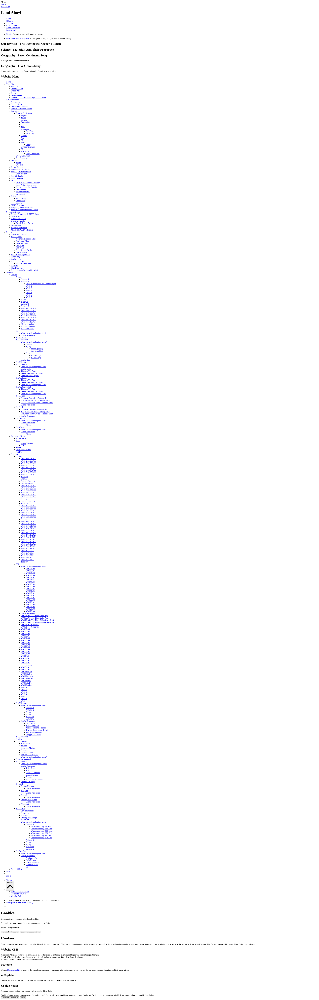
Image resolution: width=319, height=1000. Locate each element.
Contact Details (17, 88)
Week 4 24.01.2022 (28, 528)
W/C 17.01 (30, 593)
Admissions (15, 102)
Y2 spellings (36, 358)
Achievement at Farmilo (20, 169)
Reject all (5, 932)
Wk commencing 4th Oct (41, 835)
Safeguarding (21, 198)
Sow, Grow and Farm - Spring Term (35, 400)
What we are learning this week (33, 385)
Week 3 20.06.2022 (28, 463)
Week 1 (24, 687)
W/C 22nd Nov (27, 676)
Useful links (25, 360)
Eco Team (30, 131)
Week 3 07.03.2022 (28, 510)
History (24, 136)
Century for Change (29, 817)
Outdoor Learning (28, 147)
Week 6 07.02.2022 (28, 533)
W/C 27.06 (30, 575)
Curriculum (15, 111)
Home (8, 19)
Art (22, 138)
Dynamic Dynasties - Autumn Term (35, 398)
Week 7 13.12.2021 (28, 548)
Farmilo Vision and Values (21, 109)
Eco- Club (20, 248)
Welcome (14, 86)
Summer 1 (25, 304)
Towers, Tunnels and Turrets (37, 730)
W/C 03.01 (25, 656)
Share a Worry (21, 174)
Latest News (16, 225)
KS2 (18, 441)
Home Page (5, 6)
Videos (18, 162)
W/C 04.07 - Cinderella (30, 625)
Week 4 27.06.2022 (28, 465)
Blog (8, 871)
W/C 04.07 (30, 577)
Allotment (25, 804)
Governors (15, 93)
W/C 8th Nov (26, 672)
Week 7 (29, 297)
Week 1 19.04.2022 (28, 485)
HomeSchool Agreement (20, 254)
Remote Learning (28, 782)
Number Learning (28, 481)
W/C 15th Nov (27, 674)
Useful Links (16, 259)
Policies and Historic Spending (28, 183)
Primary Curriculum (24, 113)
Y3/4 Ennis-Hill (22, 364)
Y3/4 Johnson (21, 378)
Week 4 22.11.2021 (28, 542)
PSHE (23, 445)
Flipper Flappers (27, 328)
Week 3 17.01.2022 (28, 526)
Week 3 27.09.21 (27, 555)
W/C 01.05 (25, 634)
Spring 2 (24, 302)
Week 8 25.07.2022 (28, 474)
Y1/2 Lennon (21, 337)
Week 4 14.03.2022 (28, 512)
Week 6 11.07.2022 (28, 470)
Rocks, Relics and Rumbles (32, 373)
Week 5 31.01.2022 (28, 530)
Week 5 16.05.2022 (28, 494)
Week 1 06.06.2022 (28, 459)
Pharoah (24, 795)
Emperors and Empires (30, 376)
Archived (9, 23)
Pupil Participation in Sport (26, 185)
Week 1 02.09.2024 (28, 308)
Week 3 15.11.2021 (28, 539)
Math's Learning (27, 324)
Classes (14, 275)
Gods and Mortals (28, 748)
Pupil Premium (17, 178)
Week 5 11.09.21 (27, 560)
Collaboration (16, 95)
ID (27, 867)
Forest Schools (17, 176)
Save (23, 998)
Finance (19, 203)
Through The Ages (28, 371)
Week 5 (29, 293)
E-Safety (14, 266)
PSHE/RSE (25, 151)
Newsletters (15, 216)
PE (22, 140)
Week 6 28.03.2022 (28, 517)
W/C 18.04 (30, 582)
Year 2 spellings (37, 351)
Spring (28, 346)
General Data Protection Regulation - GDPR (28, 97)
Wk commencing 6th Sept (41, 826)
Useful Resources (13, 28)
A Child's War (31, 858)
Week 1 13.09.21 (27, 551)
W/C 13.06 (30, 571)
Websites (19, 165)
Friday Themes (27, 443)
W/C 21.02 (25, 642)
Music (23, 142)
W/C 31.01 (30, 598)
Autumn (29, 344)
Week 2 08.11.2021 (28, 537)
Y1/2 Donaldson (12, 25)
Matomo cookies (13, 970)
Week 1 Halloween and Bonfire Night (41, 284)
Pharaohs (24, 815)
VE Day (19, 452)
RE (22, 149)
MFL (23, 127)
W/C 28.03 (30, 611)
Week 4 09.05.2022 (28, 492)
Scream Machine (27, 786)
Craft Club (20, 245)
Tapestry (24, 477)
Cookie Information (18, 894)
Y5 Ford (19, 407)
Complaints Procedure (19, 106)
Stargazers (25, 813)
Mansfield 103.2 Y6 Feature (22, 230)
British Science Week (24, 223)
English (24, 115)
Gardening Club (22, 241)
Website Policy (17, 896)
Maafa (28, 425)
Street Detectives (32, 725)
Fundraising (15, 257)
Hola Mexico (31, 860)
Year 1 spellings (37, 349)
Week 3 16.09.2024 (28, 313)
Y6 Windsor (21, 427)
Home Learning (27, 483)
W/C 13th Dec (26, 683)
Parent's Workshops (23, 263)
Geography (25, 129)
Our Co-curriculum (23, 158)
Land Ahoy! (11, 30)
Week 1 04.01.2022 (28, 521)
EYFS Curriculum (23, 156)
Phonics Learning (28, 326)
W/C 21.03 (30, 609)
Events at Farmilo (18, 221)
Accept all (14, 932)
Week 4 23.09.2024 (28, 315)
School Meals (16, 104)
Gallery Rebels (32, 865)
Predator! (29, 777)
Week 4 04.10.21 (27, 557)
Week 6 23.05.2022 (28, 497)
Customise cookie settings (30, 932)
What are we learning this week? (34, 342)
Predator (24, 750)
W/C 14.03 (30, 607)
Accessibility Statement (20, 891)
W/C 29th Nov (27, 678)
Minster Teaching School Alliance (24, 210)
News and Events (13, 212)
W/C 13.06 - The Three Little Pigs (34, 618)
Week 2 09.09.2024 (28, 311)
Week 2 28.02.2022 (28, 508)
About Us (10, 84)
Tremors (24, 746)
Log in (3, 4)
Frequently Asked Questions (22, 207)
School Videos (16, 869)
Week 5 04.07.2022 (28, 468)
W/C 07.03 (30, 604)
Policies (14, 196)
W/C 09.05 (30, 589)
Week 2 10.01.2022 (28, 524)
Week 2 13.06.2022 (28, 461)
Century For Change (29, 800)
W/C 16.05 (30, 591)
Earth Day (30, 133)
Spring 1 (24, 299)
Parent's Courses (17, 261)
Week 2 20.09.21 (27, 553)
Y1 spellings (36, 355)
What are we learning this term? (33, 333)
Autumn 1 (25, 279)
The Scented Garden (34, 732)
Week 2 (29, 286)
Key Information (12, 100)
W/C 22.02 (30, 600)
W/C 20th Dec (26, 685)
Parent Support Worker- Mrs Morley (25, 270)
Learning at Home (18, 436)
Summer (29, 353)
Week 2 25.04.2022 (28, 488)
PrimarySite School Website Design (20, 902)
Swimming (20, 194)
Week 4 (29, 290)
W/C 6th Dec (26, 681)
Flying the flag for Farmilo (26, 187)
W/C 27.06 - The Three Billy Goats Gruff (37, 622)
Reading (14, 160)
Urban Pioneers (27, 752)
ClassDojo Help (17, 268)
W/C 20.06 (30, 573)
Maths (23, 118)
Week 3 (29, 288)
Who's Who (15, 91)
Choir (28, 145)
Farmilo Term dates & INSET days (25, 214)
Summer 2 (25, 306)
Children (9, 21)
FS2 (17, 564)
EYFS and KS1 (22, 438)
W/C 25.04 (30, 584)
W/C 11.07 (30, 580)
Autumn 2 (25, 281)
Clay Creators (21, 252)
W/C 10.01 (25, 658)
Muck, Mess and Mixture (36, 728)
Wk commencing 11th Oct (41, 838)
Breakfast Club (22, 243)
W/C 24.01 (30, 595)
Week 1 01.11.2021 (28, 535)
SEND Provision (17, 205)
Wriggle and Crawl (33, 734)
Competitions (21, 189)
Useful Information (18, 234)
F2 (17, 331)
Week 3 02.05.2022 (28, 490)
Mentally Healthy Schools (21, 171)
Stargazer (24, 791)
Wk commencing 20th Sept (41, 831)
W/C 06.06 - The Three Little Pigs (34, 616)
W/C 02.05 (30, 586)
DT (22, 124)
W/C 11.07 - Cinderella (30, 627)
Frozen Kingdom (32, 862)
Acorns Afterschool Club (26, 239)
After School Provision (25, 250)
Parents (9, 232)
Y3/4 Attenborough (23, 387)
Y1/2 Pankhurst (22, 340)
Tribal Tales (25, 743)
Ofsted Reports (17, 167)
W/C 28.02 (30, 602)
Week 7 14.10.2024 (28, 322)
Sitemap (9, 880)
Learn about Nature (23, 450)
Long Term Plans (33, 154)
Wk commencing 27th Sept (41, 833)
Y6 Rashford (21, 418)
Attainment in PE (23, 192)
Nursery (19, 277)
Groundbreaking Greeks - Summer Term (37, 402)
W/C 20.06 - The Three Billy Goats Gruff (37, 620)
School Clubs (16, 237)
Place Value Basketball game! (17, 38)
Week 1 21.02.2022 (28, 506)
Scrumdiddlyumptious (29, 755)
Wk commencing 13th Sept (41, 829)
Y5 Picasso (20, 396)
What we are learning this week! (33, 367)
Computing (25, 122)
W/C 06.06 (30, 568)
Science (24, 120)
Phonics (9, 34)
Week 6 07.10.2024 (28, 320)
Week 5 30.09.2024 (28, 317)
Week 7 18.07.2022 (28, 472)
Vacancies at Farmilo (19, 228)
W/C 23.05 (25, 640)
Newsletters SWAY (18, 219)
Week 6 (29, 295)
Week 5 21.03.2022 (28, 515)
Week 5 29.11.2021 (28, 544)
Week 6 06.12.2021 (28, 546)
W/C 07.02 (25, 669)
